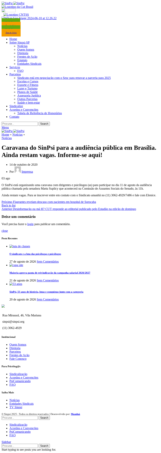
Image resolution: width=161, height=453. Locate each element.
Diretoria (22, 53)
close (5, 230)
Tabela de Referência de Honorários (39, 113)
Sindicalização (18, 374)
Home (5, 134)
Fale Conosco (18, 358)
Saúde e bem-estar (28, 102)
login (30, 224)
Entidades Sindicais (29, 63)
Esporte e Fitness (27, 85)
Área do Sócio (11, 33)
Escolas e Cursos (27, 81)
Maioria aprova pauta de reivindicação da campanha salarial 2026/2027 (49, 272)
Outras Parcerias (27, 99)
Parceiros (15, 351)
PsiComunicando (20, 381)
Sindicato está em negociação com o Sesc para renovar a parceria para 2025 (64, 77)
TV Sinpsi (15, 407)
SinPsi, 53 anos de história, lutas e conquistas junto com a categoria (46, 291)
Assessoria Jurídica (29, 95)
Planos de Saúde (27, 92)
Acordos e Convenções (23, 377)
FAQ (20, 70)
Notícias (22, 46)
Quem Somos (25, 49)
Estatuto (22, 60)
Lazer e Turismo (27, 88)
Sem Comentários (48, 261)
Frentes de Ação (27, 56)
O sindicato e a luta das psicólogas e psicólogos (35, 253)
